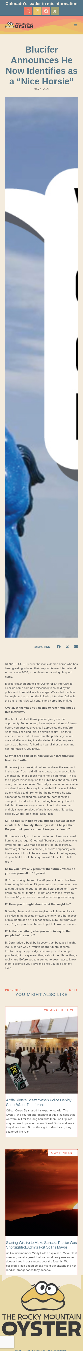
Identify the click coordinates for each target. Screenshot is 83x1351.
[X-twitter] (55, 11)
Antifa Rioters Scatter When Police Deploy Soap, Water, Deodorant (38, 1102)
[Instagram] (37, 11)
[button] (28, 11)
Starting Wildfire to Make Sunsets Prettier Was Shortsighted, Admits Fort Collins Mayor (41, 1244)
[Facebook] (46, 11)
